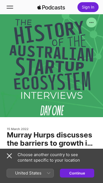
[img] (51, 7)
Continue (77, 173)
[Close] (9, 155)
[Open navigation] (10, 7)
